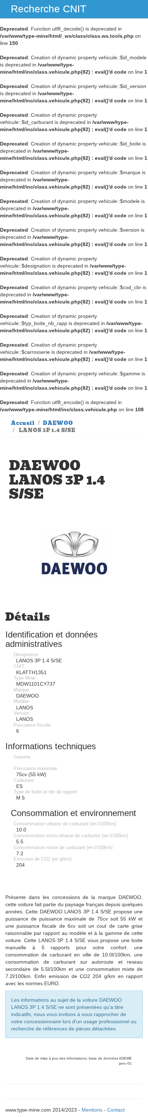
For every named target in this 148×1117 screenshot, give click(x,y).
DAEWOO (58, 423)
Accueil (22, 423)
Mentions (92, 1110)
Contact (116, 1110)
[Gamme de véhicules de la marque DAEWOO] (74, 552)
